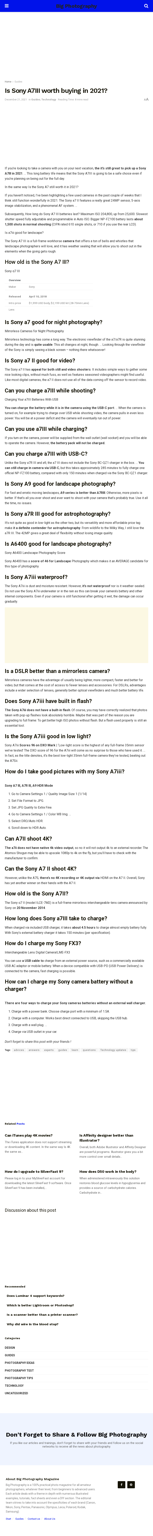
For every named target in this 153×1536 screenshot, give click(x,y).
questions (89, 1050)
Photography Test (19, 1370)
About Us (49, 1518)
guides (62, 1050)
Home (8, 81)
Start (8, 1518)
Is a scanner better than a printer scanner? (42, 1315)
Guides (18, 81)
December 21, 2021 (16, 99)
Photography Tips (19, 1378)
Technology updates (113, 1050)
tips (133, 1050)
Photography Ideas (19, 1362)
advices (19, 1050)
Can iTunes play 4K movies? (29, 1135)
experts (49, 1050)
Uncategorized (16, 1393)
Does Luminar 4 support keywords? (35, 1296)
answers (34, 1050)
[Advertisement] (76, 46)
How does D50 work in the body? (107, 1171)
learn (75, 1050)
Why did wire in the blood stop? (32, 1324)
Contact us (34, 1518)
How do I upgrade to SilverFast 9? (34, 1171)
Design (10, 1347)
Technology (48, 99)
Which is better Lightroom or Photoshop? (40, 1305)
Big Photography (76, 6)
